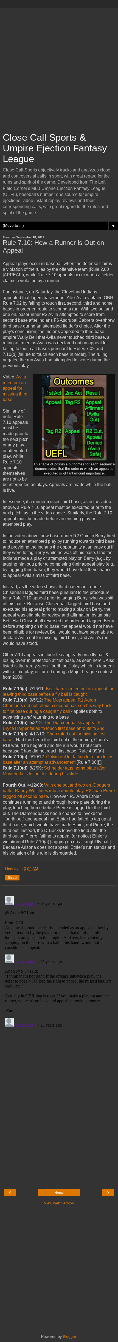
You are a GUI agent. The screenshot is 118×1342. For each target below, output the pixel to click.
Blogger (69, 1336)
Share (12, 878)
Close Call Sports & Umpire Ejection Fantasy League (55, 148)
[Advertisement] (59, 67)
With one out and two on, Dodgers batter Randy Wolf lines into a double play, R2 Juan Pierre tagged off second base (59, 791)
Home (59, 1192)
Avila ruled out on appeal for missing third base (15, 388)
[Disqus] (59, 963)
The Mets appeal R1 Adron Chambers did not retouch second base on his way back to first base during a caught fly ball (57, 706)
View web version (59, 1203)
